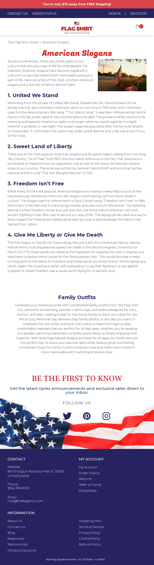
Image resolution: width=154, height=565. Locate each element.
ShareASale (88, 490)
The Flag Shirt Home (23, 42)
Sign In (115, 13)
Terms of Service (91, 527)
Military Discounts (22, 550)
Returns (85, 479)
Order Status (44, 13)
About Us (15, 521)
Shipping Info (90, 521)
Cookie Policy (89, 538)
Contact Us (18, 13)
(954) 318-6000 (18, 488)
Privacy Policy (89, 532)
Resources (16, 538)
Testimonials (17, 544)
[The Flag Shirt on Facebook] (47, 416)
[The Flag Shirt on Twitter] (67, 416)
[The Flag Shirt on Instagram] (106, 416)
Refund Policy (90, 544)
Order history (89, 473)
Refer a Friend (90, 484)
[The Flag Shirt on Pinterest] (86, 416)
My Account (88, 467)
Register (138, 13)
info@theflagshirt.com (25, 501)
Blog (11, 532)
